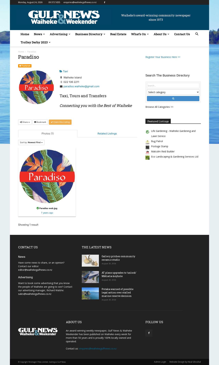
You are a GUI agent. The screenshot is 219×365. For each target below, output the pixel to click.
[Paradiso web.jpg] (47, 176)
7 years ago (47, 212)
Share (25, 122)
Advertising (59, 34)
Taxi (65, 71)
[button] (197, 34)
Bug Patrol (157, 141)
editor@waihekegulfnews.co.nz (35, 269)
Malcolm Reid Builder (163, 151)
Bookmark (41, 122)
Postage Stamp (159, 146)
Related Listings (107, 133)
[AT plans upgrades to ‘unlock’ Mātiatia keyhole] (90, 277)
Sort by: (30, 142)
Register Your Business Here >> (162, 57)
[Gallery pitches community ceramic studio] (90, 261)
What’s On (138, 34)
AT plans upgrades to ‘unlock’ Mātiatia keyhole (119, 274)
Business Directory (88, 34)
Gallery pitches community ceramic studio (118, 258)
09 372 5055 (54, 2)
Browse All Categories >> (159, 106)
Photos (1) (48, 133)
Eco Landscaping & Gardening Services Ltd (174, 156)
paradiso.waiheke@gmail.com (81, 86)
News (38, 34)
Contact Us (182, 34)
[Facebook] (104, 2)
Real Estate (118, 34)
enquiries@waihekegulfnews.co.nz (79, 2)
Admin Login (160, 361)
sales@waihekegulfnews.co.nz (34, 293)
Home (25, 34)
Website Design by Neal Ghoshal (185, 361)
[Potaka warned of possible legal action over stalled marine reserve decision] (90, 293)
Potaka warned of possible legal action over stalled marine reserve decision (117, 292)
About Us (160, 34)
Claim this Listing (61, 122)
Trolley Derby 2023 (34, 42)
